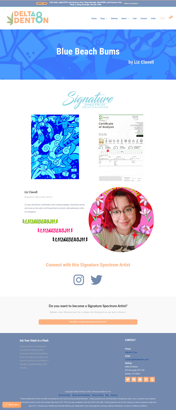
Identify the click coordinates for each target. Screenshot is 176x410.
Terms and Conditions (81, 395)
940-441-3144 (131, 352)
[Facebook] (133, 379)
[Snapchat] (146, 379)
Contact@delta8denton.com (137, 359)
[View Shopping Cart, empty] (169, 18)
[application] (106, 18)
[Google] (152, 379)
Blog (107, 395)
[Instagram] (140, 379)
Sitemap (113, 395)
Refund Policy (64, 395)
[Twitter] (127, 379)
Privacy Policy (98, 395)
